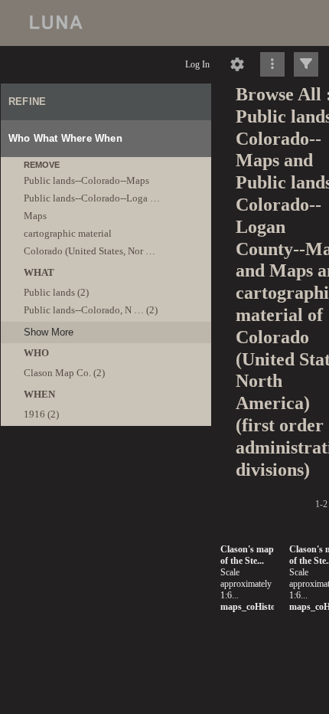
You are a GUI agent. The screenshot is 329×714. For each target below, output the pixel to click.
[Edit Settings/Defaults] (237, 64)
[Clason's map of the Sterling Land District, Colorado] (84, 356)
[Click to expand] (306, 64)
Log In (197, 64)
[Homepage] (164, 23)
